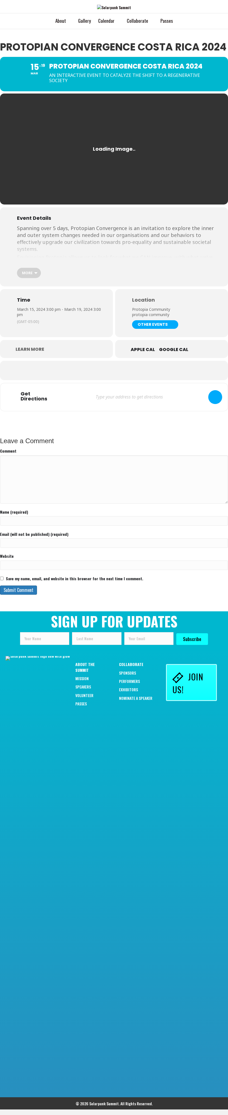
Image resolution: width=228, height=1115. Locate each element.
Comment (8, 451)
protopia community (150, 314)
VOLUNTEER (84, 695)
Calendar (106, 20)
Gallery (84, 20)
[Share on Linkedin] (114, 370)
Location (143, 299)
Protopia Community (151, 309)
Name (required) (14, 512)
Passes (166, 20)
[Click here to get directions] (215, 397)
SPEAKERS (83, 687)
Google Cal (173, 349)
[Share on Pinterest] (128, 370)
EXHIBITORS (128, 689)
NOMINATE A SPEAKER (135, 698)
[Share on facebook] (86, 370)
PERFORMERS (129, 681)
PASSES (81, 704)
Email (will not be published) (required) (34, 534)
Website (7, 556)
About (60, 20)
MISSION (82, 678)
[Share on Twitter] (100, 370)
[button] (192, 639)
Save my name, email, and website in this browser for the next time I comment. (74, 578)
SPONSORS (127, 673)
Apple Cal (143, 349)
